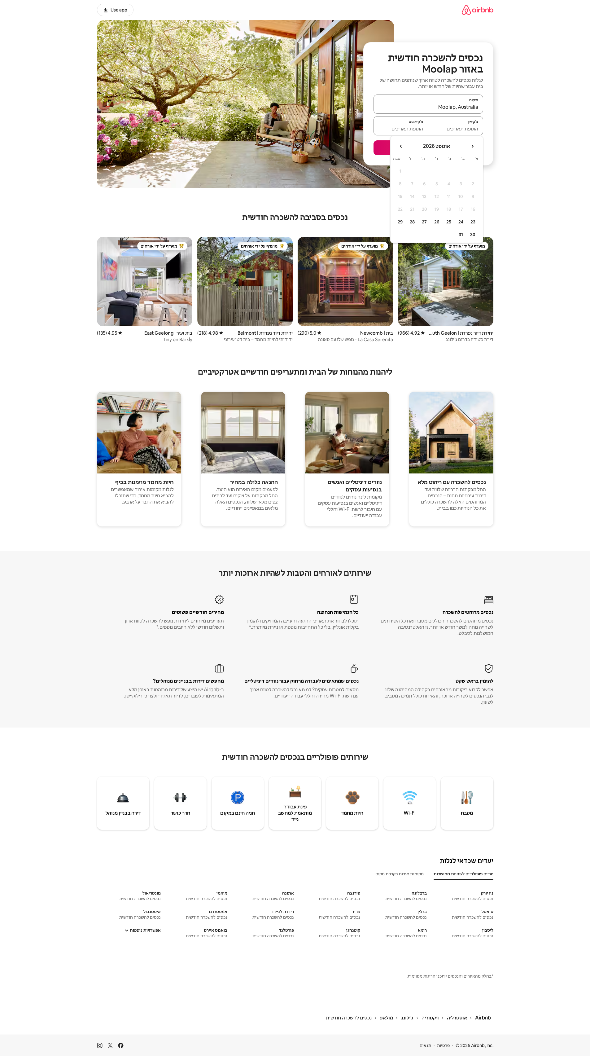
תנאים (425, 1045)
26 (436, 222)
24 (460, 222)
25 (448, 222)
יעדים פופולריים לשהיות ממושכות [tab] (463, 874)
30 (472, 234)
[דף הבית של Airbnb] (477, 10)
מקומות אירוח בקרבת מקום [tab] (399, 874)
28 (412, 222)
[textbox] (455, 128)
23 (472, 222)
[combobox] (428, 107)
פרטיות (443, 1045)
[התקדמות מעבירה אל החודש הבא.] (401, 146)
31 (461, 234)
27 (424, 222)
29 (400, 222)
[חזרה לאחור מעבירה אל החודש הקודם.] (472, 146)
